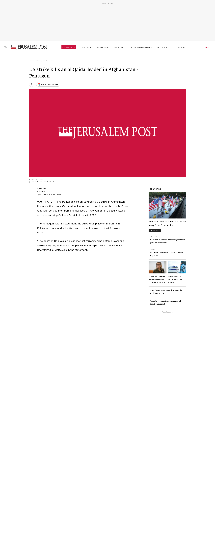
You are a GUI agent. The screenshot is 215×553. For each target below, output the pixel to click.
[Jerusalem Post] (27, 47)
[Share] (31, 84)
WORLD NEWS (103, 47)
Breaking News (48, 61)
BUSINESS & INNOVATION (141, 47)
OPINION (181, 47)
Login (206, 47)
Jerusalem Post (35, 61)
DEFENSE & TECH (164, 47)
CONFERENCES (68, 47)
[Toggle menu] (5, 47)
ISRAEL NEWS (86, 47)
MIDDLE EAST (120, 47)
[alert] (22, 522)
